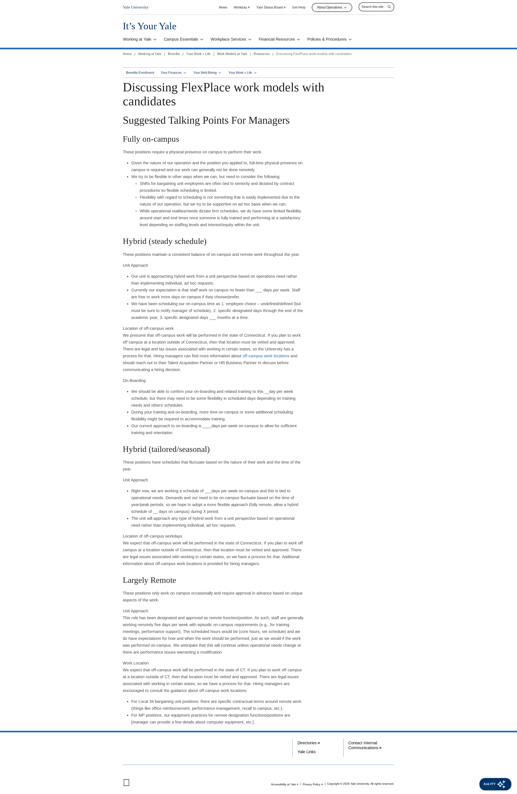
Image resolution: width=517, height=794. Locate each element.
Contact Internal (371, 746)
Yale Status (271, 7)
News (223, 7)
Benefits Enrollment (140, 72)
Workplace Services (228, 39)
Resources (262, 54)
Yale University (135, 7)
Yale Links (306, 752)
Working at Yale (137, 39)
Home (127, 54)
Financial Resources (277, 39)
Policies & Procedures (327, 39)
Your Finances (171, 72)
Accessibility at (285, 784)
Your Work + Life (198, 54)
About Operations (329, 7)
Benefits (174, 54)
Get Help (298, 7)
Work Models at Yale (232, 54)
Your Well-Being (205, 72)
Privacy (313, 784)
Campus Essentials (181, 39)
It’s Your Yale (150, 26)
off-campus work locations (266, 356)
